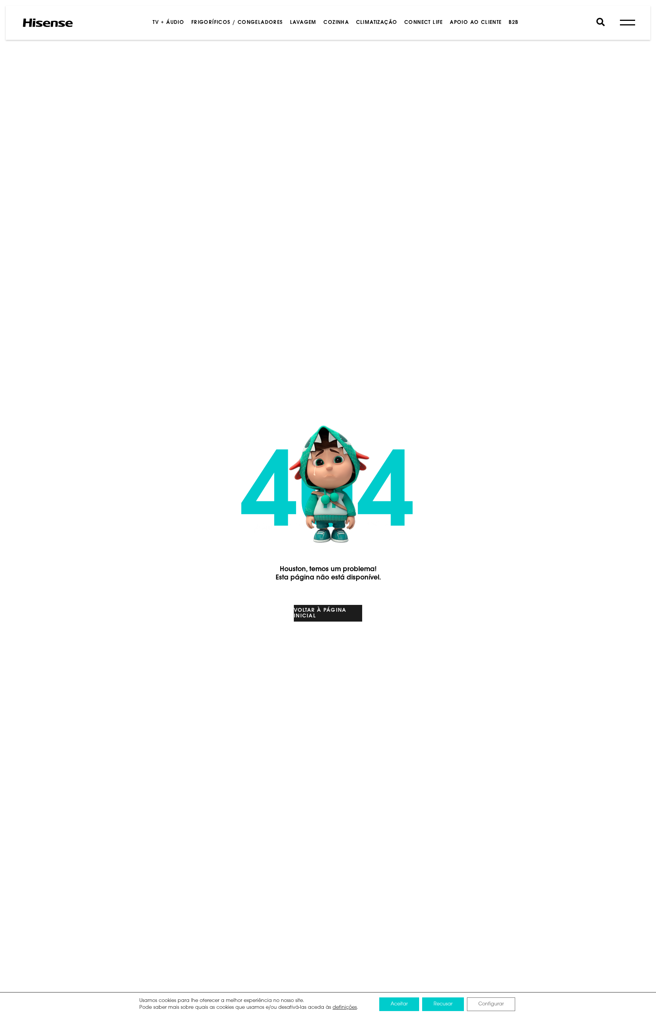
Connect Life (423, 22)
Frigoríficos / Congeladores (237, 22)
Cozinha (336, 22)
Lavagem (303, 22)
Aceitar (399, 1004)
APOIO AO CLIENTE (475, 22)
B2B (513, 22)
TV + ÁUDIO (168, 22)
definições (345, 1007)
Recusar (443, 1004)
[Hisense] (48, 23)
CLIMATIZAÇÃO (376, 22)
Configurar (491, 1004)
